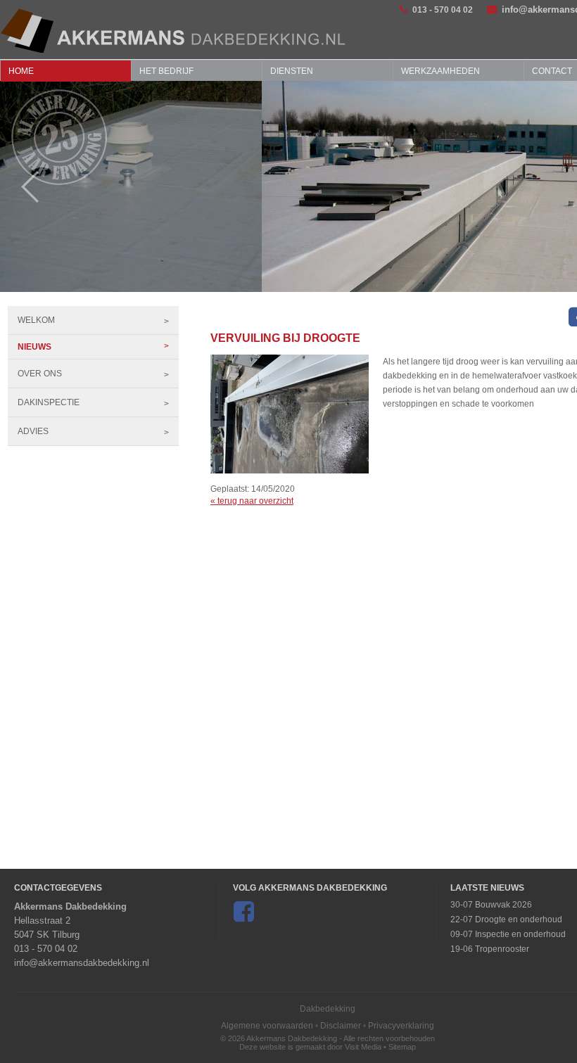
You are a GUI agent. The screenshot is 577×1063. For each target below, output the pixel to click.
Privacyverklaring (401, 1026)
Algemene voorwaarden (267, 1026)
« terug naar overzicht (251, 501)
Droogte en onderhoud (518, 919)
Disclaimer (340, 1026)
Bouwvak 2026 (503, 905)
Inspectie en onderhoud (520, 934)
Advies (33, 431)
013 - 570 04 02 (442, 10)
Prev (23, 187)
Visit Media (363, 1047)
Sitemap (402, 1047)
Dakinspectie (49, 402)
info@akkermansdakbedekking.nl (81, 962)
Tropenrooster (502, 949)
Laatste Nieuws (487, 888)
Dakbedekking (327, 1009)
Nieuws (34, 347)
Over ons (40, 373)
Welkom (36, 320)
